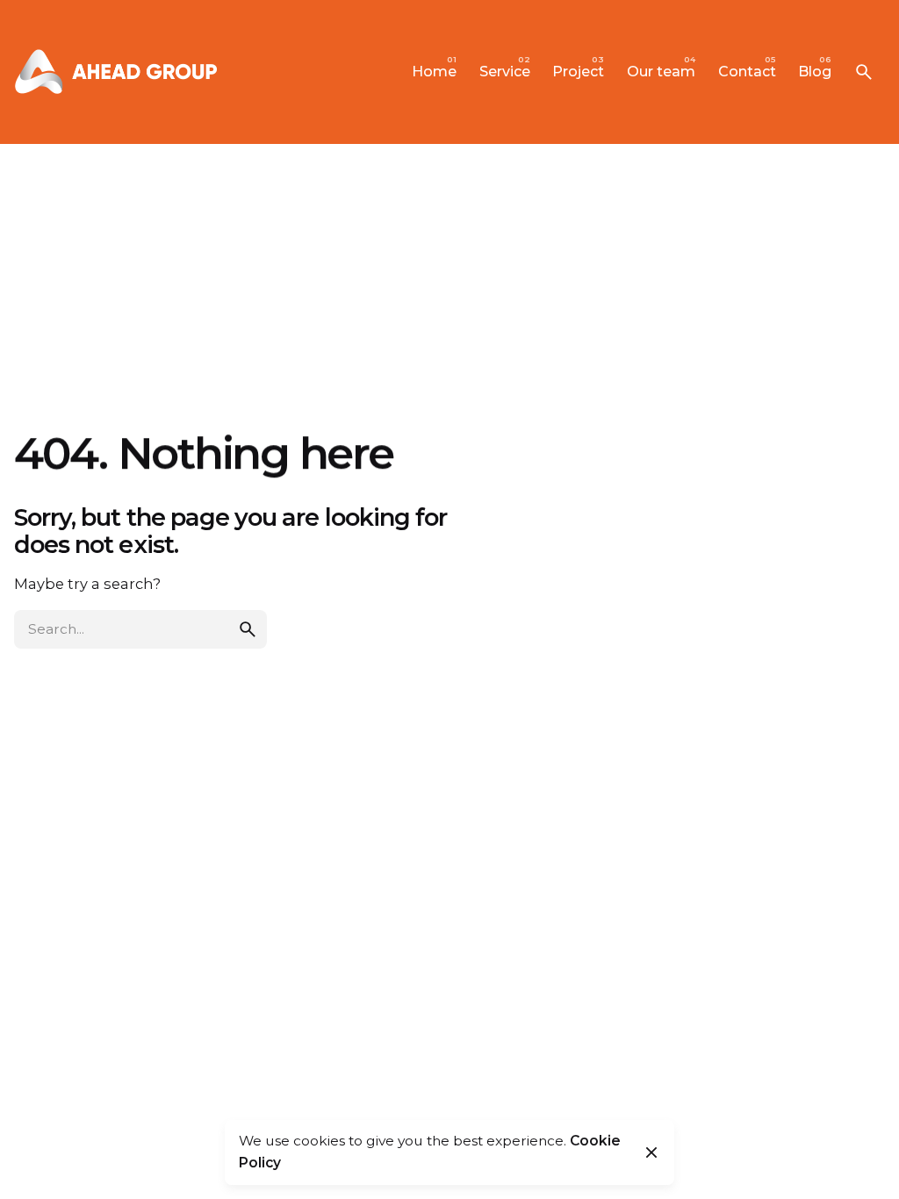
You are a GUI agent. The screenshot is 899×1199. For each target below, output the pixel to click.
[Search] (864, 72)
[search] (247, 629)
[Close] (651, 1152)
